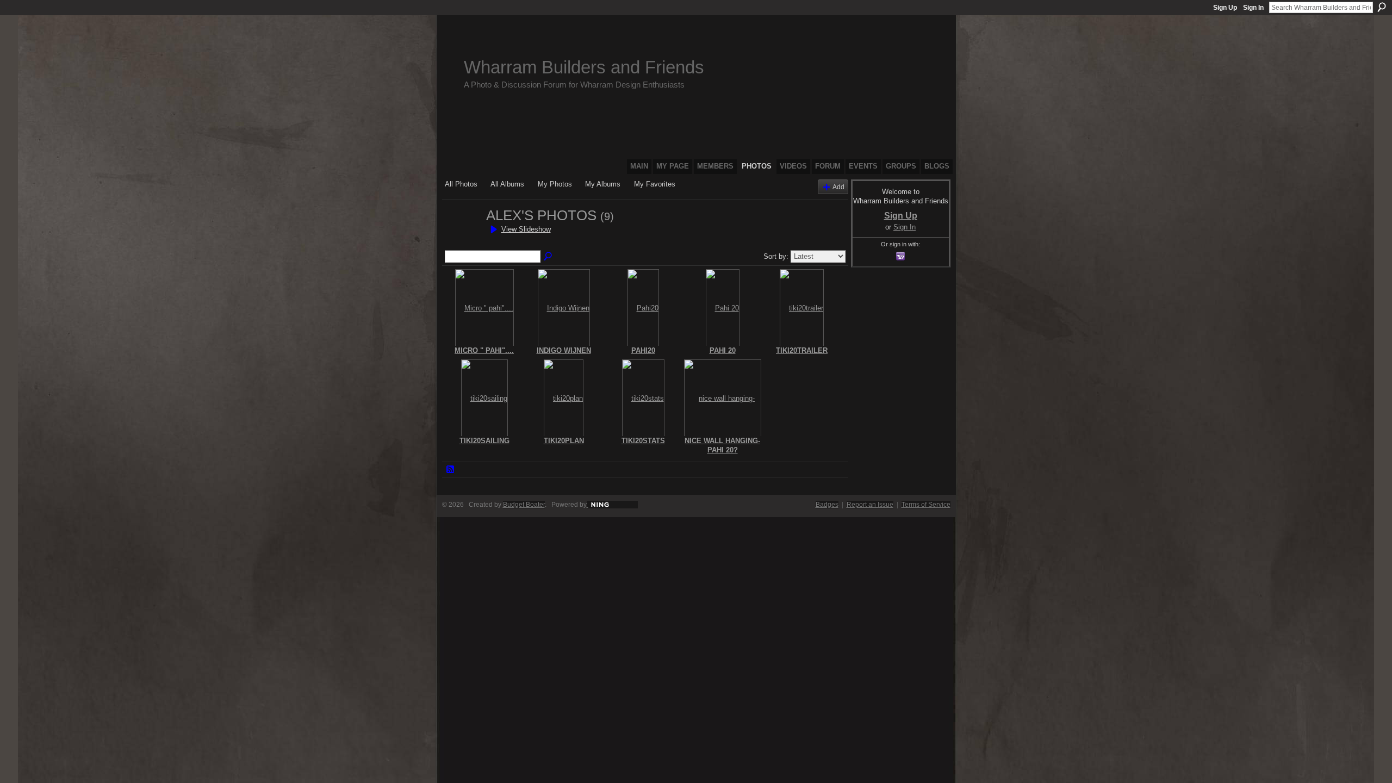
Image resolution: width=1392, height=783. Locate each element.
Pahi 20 (723, 350)
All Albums (507, 184)
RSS (451, 470)
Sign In (1253, 7)
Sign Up (1225, 7)
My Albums (602, 184)
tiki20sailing (484, 441)
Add (838, 186)
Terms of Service (926, 504)
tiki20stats (643, 441)
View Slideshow (526, 229)
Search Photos (549, 257)
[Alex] (462, 235)
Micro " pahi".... (484, 350)
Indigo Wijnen (564, 350)
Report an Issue (870, 504)
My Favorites (654, 184)
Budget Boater (524, 504)
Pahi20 (643, 350)
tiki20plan (564, 441)
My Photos (555, 184)
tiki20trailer (802, 350)
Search (1381, 7)
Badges (827, 504)
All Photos (461, 184)
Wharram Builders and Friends (584, 67)
